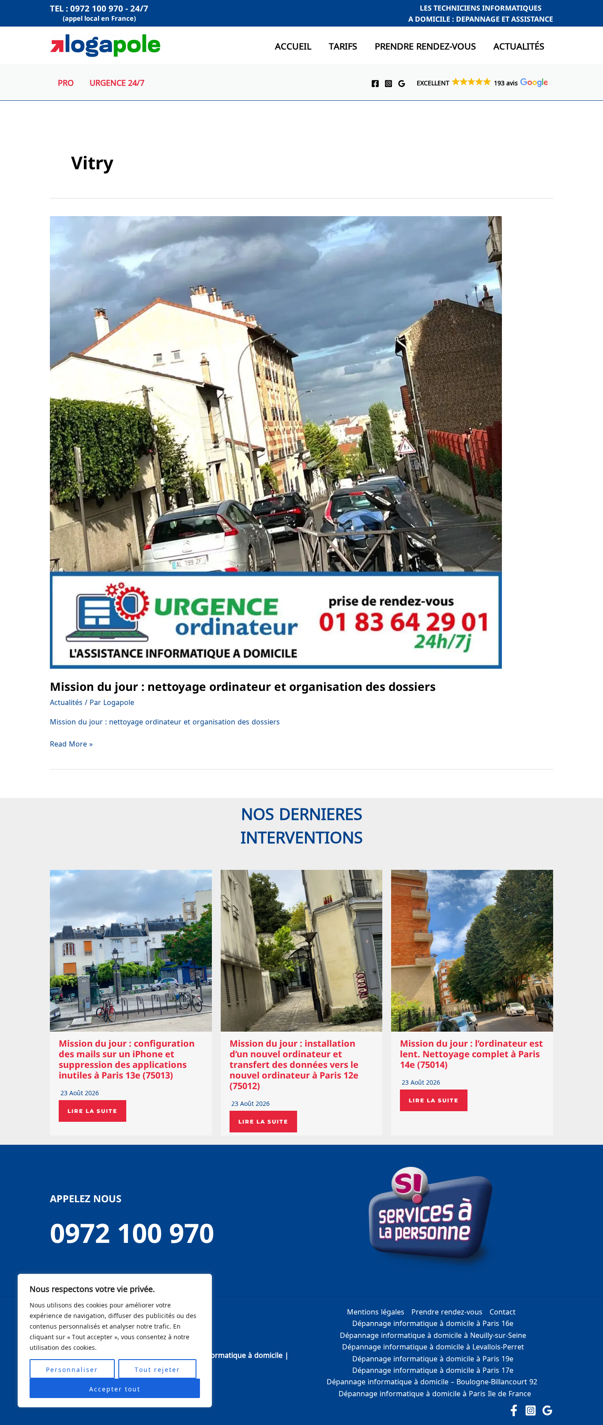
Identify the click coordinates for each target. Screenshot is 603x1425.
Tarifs (343, 45)
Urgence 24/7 (117, 82)
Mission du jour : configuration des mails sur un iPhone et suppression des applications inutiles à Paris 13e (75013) (127, 1059)
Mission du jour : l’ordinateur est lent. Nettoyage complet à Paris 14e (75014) (471, 1054)
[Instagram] (388, 84)
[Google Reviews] (402, 84)
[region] (115, 1340)
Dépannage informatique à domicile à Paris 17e (432, 1369)
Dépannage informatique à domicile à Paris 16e (432, 1322)
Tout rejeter (157, 1368)
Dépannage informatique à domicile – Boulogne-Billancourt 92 (433, 1381)
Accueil (293, 45)
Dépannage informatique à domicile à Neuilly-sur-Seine (433, 1334)
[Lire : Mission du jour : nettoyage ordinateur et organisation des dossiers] (276, 441)
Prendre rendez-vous (425, 45)
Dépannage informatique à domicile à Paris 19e (432, 1358)
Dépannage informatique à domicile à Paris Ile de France (435, 1393)
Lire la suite (92, 1111)
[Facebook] (375, 84)
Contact (503, 1311)
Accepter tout (114, 1388)
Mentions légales (375, 1311)
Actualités (519, 45)
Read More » (71, 744)
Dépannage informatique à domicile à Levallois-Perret (433, 1346)
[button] (482, 82)
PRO (66, 82)
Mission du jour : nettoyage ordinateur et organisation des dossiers (243, 686)
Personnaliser (72, 1368)
